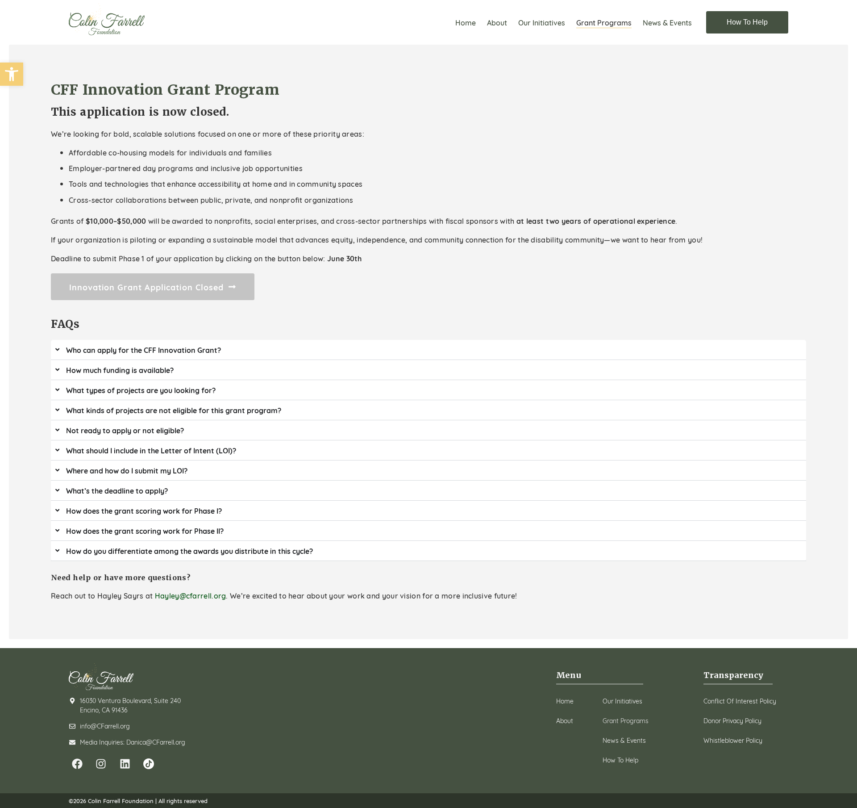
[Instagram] (100, 763)
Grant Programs (604, 22)
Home (465, 22)
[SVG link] (107, 19)
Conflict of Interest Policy (739, 701)
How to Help (620, 760)
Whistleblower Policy (732, 740)
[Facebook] (77, 763)
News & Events (667, 22)
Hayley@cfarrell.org (190, 595)
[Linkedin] (124, 763)
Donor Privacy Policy (732, 720)
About (497, 22)
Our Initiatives (541, 22)
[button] (11, 74)
